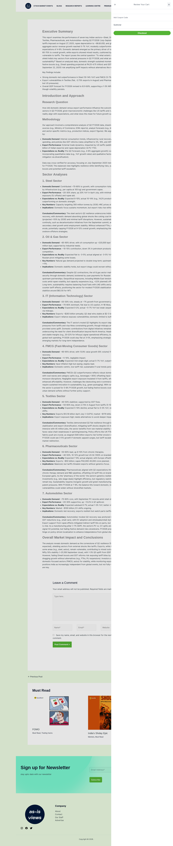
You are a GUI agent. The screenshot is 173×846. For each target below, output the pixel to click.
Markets (91, 737)
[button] (115, 4)
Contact (58, 814)
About (57, 811)
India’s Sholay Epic (98, 733)
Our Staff (59, 817)
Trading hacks (47, 733)
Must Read (36, 733)
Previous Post (35, 676)
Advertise (59, 820)
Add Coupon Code (121, 17)
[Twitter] (31, 828)
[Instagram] (22, 828)
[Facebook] (26, 828)
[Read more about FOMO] (58, 710)
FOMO (36, 729)
